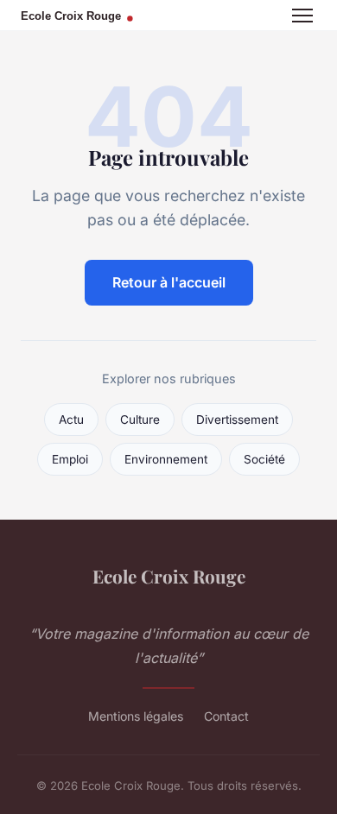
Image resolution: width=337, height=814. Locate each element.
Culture (140, 419)
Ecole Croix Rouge (168, 576)
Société (264, 459)
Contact (226, 716)
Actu (71, 419)
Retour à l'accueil (169, 282)
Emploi (70, 459)
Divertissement (237, 419)
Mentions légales (135, 716)
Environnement (165, 459)
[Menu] (302, 15)
